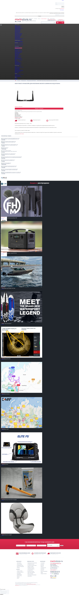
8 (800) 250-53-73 (55, 572)
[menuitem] (17, 24)
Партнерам (35, 18)
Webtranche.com (17, 585)
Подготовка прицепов (31, 572)
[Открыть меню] (1, 25)
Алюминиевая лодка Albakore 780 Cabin (8, 288)
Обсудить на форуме (39, 108)
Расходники (19, 573)
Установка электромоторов (32, 565)
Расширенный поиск (20, 565)
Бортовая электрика (31, 571)
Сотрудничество (31, 18)
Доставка (24, 18)
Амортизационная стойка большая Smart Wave (8, 166)
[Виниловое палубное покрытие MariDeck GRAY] (8, 141)
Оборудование (23, 80)
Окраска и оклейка (30, 566)
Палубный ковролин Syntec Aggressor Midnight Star (9, 145)
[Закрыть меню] (77, 2)
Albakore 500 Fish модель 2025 (5, 163)
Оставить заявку (17, 118)
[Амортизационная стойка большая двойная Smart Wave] (10, 138)
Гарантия (27, 18)
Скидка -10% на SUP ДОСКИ (6, 323)
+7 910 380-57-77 (56, 573)
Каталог (6, 13)
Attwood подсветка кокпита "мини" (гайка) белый (9, 151)
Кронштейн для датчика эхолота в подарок (9, 499)
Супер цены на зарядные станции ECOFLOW (9, 253)
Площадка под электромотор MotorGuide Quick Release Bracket (11, 157)
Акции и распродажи (44, 18)
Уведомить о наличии (18, 117)
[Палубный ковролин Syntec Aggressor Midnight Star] (9, 144)
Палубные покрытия (31, 567)
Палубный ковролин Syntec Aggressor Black (8, 154)
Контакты (39, 18)
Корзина (18, 567)
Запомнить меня (58, 8)
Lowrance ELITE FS (5, 464)
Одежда (18, 576)
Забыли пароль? (62, 8)
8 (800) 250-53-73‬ (51, 20)
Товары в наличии (52, 18)
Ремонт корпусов (30, 573)
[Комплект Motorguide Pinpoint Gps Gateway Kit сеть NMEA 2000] (11, 172)
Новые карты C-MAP (5, 429)
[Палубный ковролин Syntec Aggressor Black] (8, 153)
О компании (16, 18)
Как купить (20, 18)
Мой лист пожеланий (20, 566)
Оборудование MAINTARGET (31, 80)
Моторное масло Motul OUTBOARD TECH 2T (7, 160)
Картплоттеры (19, 575)
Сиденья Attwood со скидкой (7, 534)
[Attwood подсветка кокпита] (6, 150)
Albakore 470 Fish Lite (4, 148)
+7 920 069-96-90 (60, 20)
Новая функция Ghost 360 (6, 358)
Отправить (61, 545)
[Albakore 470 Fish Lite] (4, 147)
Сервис (48, 18)
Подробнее (2, 218)
